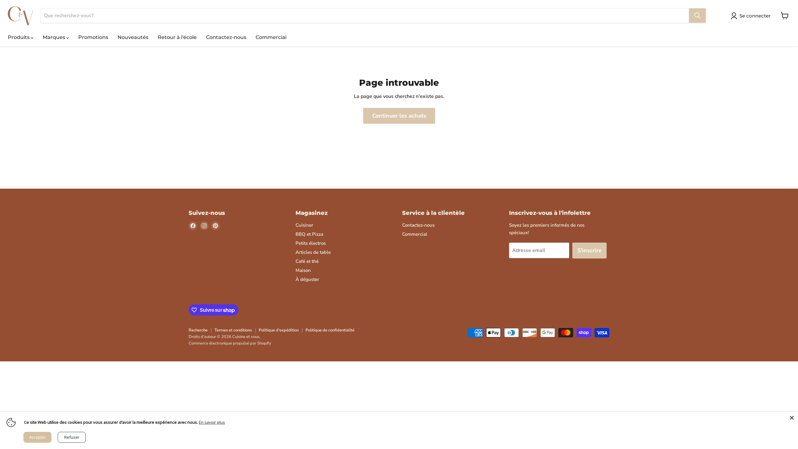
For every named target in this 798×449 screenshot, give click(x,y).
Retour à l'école (177, 37)
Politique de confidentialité (329, 330)
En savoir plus (212, 422)
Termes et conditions (233, 330)
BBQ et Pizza (309, 234)
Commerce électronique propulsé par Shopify (230, 343)
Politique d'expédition (279, 330)
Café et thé (307, 261)
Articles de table (313, 252)
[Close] (792, 418)
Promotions (93, 37)
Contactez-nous (226, 37)
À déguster (307, 279)
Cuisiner (304, 225)
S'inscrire (589, 250)
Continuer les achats (399, 115)
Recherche (198, 330)
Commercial (271, 37)
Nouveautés (133, 37)
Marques (54, 37)
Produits (19, 37)
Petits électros (311, 243)
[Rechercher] (697, 15)
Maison (303, 270)
